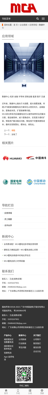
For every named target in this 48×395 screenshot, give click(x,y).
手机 (18, 393)
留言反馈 (37, 347)
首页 (6, 393)
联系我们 (37, 343)
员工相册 (8, 219)
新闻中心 (22, 335)
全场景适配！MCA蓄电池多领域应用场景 (21, 244)
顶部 (42, 393)
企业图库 (23, 25)
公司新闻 (22, 339)
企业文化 (37, 351)
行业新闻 (22, 343)
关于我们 (37, 335)
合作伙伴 (8, 225)
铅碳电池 (7, 353)
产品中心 (7, 335)
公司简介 (37, 339)
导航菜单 (6, 19)
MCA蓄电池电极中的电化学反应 (17, 255)
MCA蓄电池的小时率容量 (14, 261)
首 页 (15, 25)
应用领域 (33, 25)
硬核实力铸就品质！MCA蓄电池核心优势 (21, 250)
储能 (13, 130)
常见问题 (22, 347)
